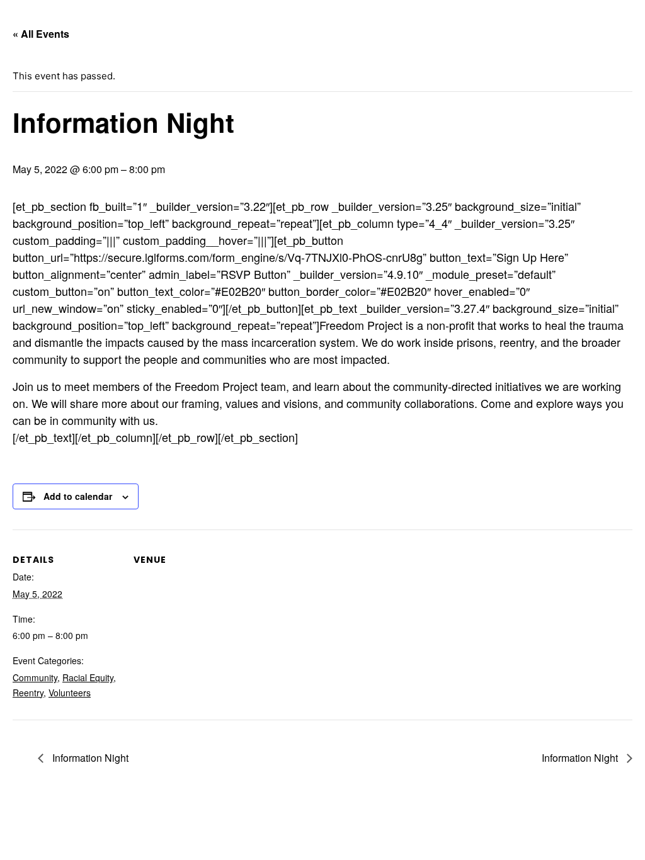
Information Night (89, 757)
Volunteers (70, 692)
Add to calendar (77, 496)
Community (35, 677)
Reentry (28, 692)
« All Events (41, 33)
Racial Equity (87, 677)
